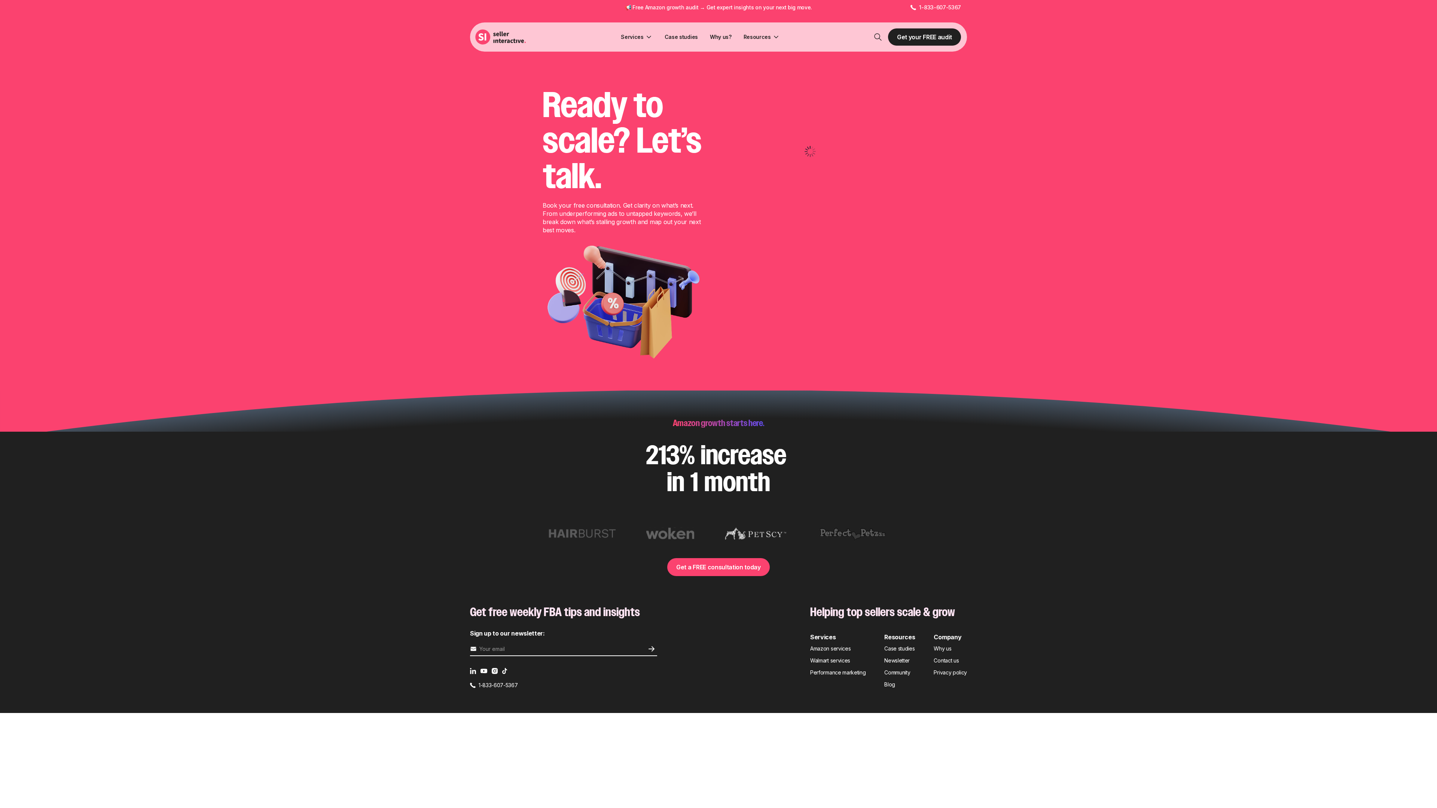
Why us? (721, 37)
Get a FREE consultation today (718, 567)
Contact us (946, 660)
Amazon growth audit (672, 7)
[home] (501, 37)
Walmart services (830, 660)
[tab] (582, 534)
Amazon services (830, 648)
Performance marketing (838, 672)
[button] (636, 37)
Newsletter (897, 660)
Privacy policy (950, 672)
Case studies (681, 37)
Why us (942, 648)
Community (897, 672)
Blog (889, 684)
